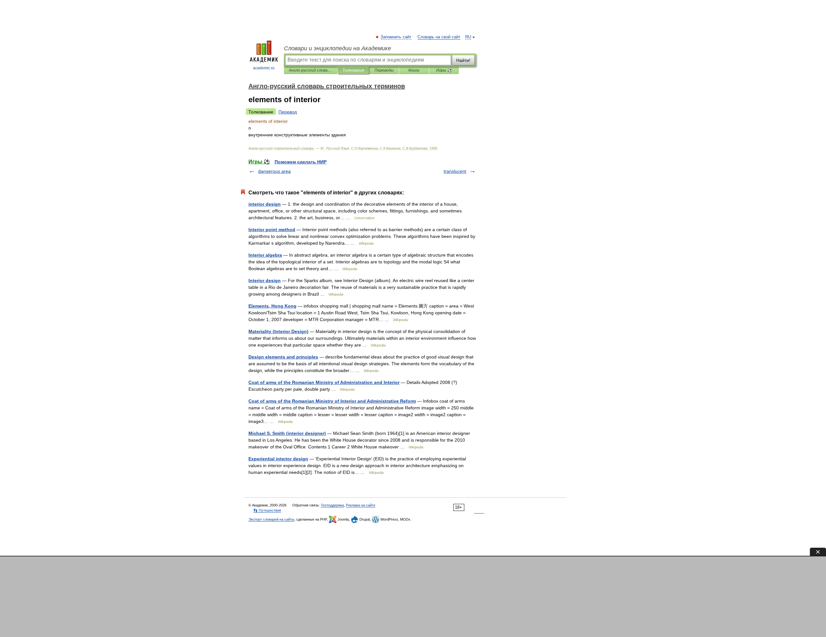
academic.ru (264, 68)
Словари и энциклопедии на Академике (337, 48)
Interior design (264, 280)
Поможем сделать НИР (301, 161)
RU (468, 37)
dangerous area (274, 171)
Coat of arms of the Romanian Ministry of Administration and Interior (323, 382)
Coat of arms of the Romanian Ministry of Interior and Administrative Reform (332, 401)
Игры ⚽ (444, 70)
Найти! (463, 60)
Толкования (353, 70)
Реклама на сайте (360, 505)
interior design (264, 204)
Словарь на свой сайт (439, 37)
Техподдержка (332, 505)
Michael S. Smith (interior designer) (287, 433)
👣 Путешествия (267, 510)
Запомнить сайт (396, 37)
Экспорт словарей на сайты (271, 519)
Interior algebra (265, 255)
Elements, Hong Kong (272, 306)
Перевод (287, 111)
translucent (455, 171)
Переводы (384, 70)
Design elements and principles (283, 356)
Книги (413, 70)
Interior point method (271, 229)
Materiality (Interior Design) (278, 331)
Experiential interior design (278, 458)
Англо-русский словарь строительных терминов (310, 70)
